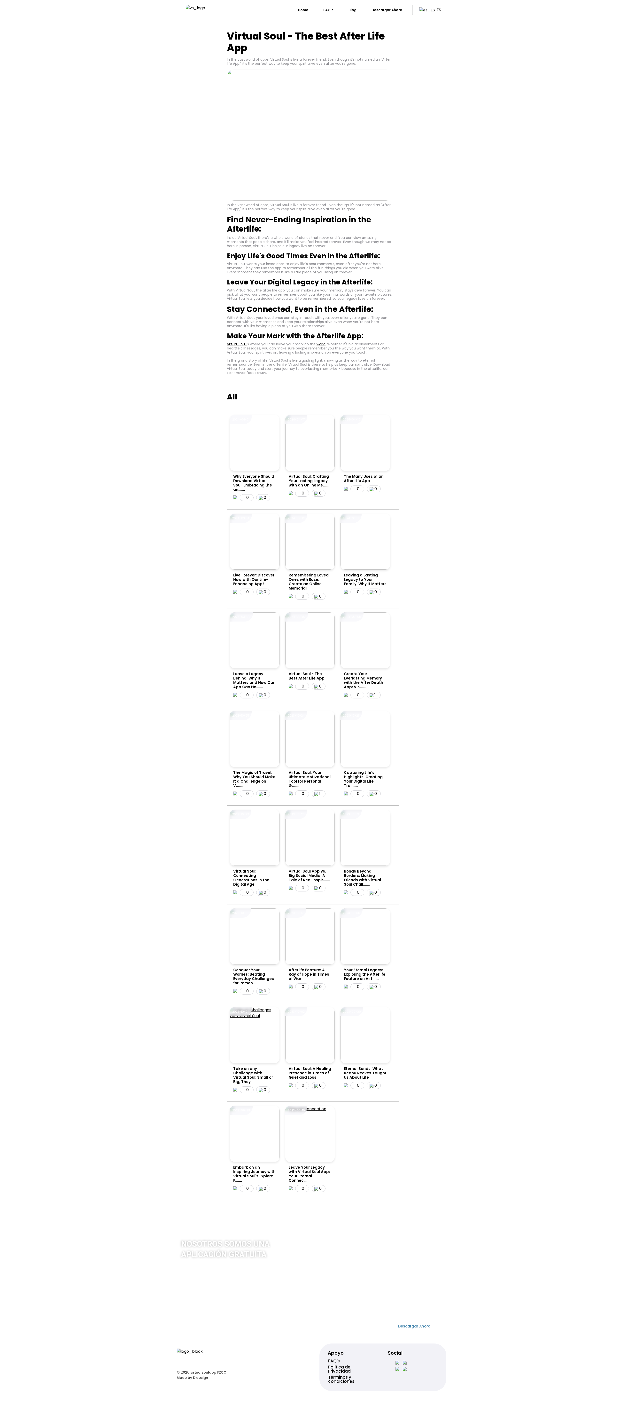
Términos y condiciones (341, 1379)
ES (438, 10)
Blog (352, 10)
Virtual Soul (237, 344)
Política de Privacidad (339, 1369)
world (321, 344)
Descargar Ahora (387, 10)
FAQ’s (328, 10)
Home (303, 10)
